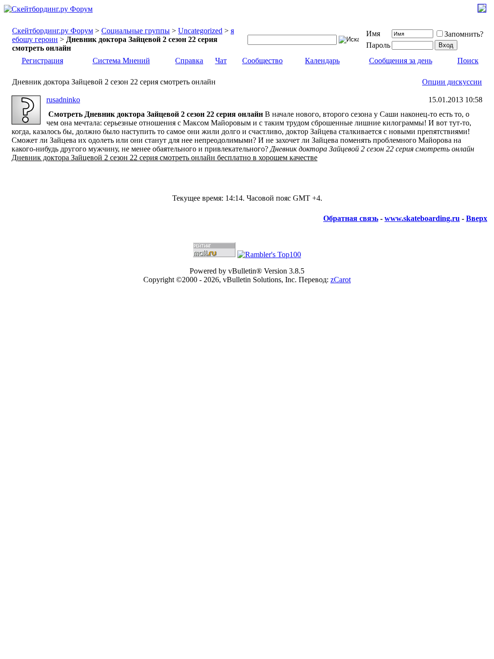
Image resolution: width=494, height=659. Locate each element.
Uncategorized (200, 31)
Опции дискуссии (452, 82)
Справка (189, 60)
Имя (373, 33)
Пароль (378, 45)
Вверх (476, 218)
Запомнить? (463, 34)
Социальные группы (135, 31)
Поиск (468, 60)
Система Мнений (121, 60)
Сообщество (262, 60)
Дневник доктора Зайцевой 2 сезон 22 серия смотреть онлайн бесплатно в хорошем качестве (164, 157)
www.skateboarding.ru (422, 218)
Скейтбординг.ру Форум (52, 31)
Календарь (322, 60)
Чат (221, 60)
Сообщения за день (400, 60)
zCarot (340, 279)
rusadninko (63, 100)
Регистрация (42, 60)
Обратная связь (350, 218)
